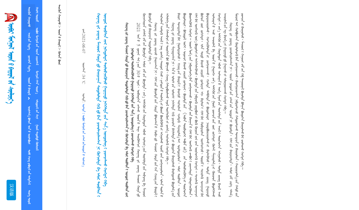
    (29, 125)
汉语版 (11, 190)
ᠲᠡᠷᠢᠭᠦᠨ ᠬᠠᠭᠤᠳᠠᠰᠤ (29, 17)
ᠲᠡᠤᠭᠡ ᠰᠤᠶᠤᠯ (29, 197)
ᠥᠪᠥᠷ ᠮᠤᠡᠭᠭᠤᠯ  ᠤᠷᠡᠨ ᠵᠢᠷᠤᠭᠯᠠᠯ (37, 46)
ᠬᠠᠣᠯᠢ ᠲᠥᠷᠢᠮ (37, 14)
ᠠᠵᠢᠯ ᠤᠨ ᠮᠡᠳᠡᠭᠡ (29, 41)
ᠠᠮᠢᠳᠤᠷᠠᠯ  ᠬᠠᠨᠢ (37, 109)
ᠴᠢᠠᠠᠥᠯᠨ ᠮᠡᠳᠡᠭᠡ (29, 63)
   (37, 137)
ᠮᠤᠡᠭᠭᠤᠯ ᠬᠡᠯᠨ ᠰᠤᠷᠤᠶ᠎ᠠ (37, 82)
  (59, 58)
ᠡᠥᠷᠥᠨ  (29, 86)
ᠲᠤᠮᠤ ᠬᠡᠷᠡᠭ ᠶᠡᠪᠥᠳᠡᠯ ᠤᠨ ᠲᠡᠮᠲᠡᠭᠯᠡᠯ (29, 167)
